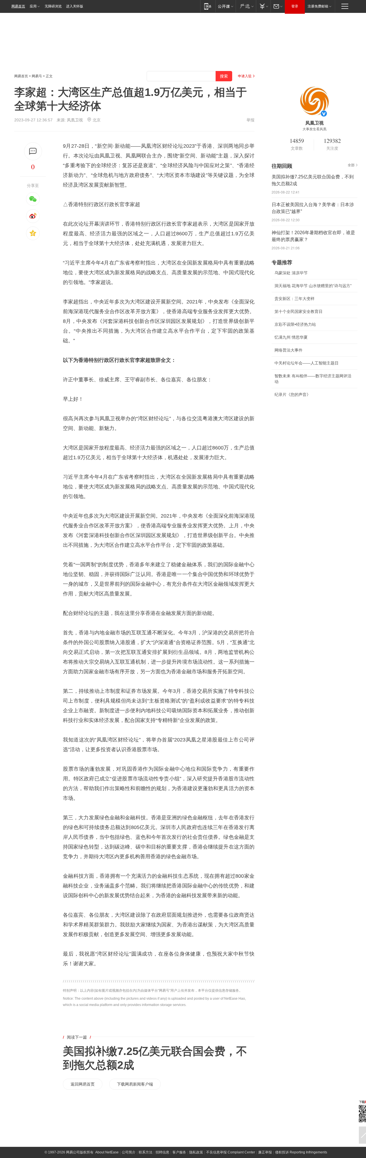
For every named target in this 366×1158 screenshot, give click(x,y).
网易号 (37, 76)
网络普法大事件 (288, 350)
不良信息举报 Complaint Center (230, 1152)
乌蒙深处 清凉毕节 (291, 273)
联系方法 (145, 1152)
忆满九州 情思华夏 (291, 337)
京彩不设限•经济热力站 (295, 324)
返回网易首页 (83, 1084)
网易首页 (18, 6)
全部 (351, 165)
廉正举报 (265, 1152)
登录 (294, 6)
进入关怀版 (74, 6)
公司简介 (129, 1152)
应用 (33, 6)
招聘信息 (162, 1152)
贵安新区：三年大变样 (294, 298)
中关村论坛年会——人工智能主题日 (306, 363)
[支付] (263, 6)
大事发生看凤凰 (315, 129)
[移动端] (207, 6)
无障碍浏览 (53, 6)
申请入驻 (245, 76)
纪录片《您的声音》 (292, 394)
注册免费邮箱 (318, 6)
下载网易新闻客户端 (135, 1084)
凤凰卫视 (75, 120)
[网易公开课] (225, 6)
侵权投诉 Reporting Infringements (301, 1152)
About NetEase (107, 1152)
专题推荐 (282, 262)
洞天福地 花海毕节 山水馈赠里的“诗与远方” (313, 285)
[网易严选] (246, 6)
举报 (250, 120)
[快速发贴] (33, 151)
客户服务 (179, 1152)
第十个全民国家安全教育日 (298, 311)
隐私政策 (196, 1152)
